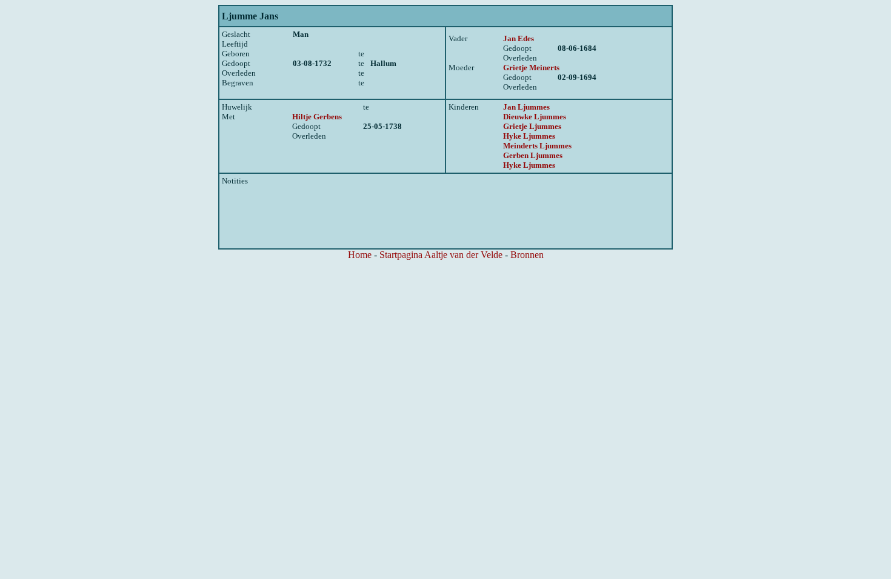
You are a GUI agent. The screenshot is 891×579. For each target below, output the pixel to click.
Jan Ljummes (526, 106)
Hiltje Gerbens (317, 116)
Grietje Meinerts (531, 67)
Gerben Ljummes (532, 155)
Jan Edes (518, 38)
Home (360, 255)
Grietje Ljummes (532, 126)
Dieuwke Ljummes (534, 116)
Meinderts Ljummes (537, 145)
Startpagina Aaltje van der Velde (440, 255)
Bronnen (527, 255)
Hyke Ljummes (529, 136)
